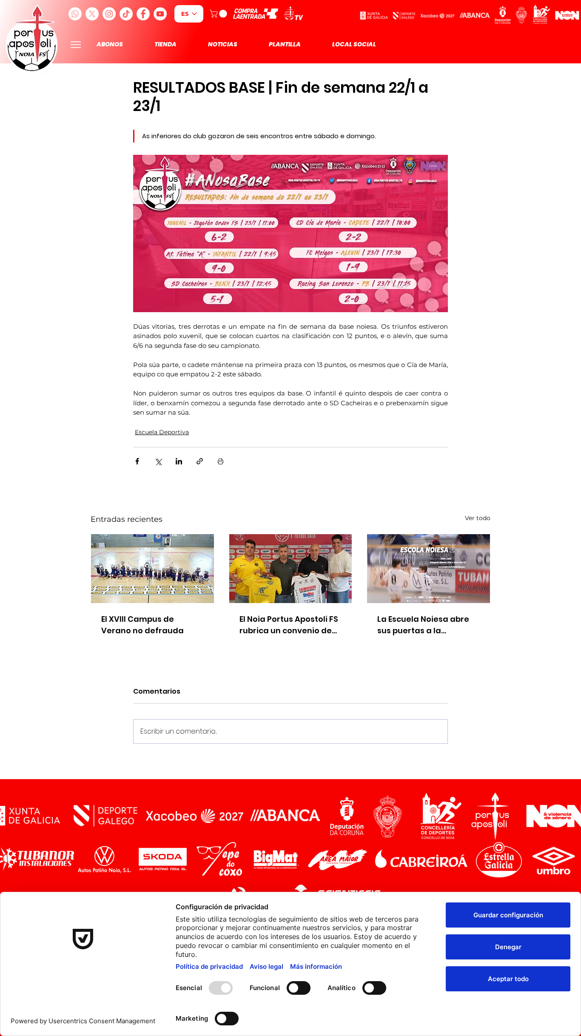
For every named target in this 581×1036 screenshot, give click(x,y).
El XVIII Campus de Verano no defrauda (142, 625)
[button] (219, 13)
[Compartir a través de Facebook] (137, 461)
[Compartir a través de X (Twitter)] (158, 461)
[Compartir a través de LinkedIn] (179, 461)
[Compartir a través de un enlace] (200, 461)
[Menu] (75, 44)
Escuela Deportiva (162, 432)
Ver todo (477, 518)
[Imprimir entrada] (220, 461)
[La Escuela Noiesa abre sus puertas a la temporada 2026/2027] (428, 568)
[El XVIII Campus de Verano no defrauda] (152, 568)
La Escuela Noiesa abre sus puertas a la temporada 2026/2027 (423, 625)
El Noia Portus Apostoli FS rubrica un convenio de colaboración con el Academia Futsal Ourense (288, 625)
